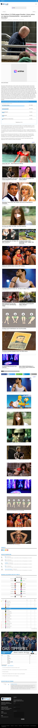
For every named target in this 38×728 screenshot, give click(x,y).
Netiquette (12, 725)
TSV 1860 (5, 371)
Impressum (16, 725)
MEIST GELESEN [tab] (4, 665)
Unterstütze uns (4, 726)
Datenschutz (20, 725)
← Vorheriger (4, 11)
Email (15, 707)
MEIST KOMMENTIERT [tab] (10, 665)
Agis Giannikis (10, 371)
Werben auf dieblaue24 (26, 725)
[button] (4, 374)
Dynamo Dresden (16, 371)
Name (14, 703)
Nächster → (34, 11)
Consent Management (33, 725)
